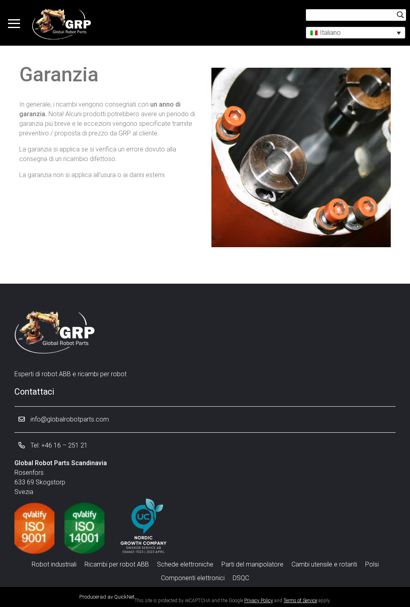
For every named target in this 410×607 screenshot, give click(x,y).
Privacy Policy (258, 600)
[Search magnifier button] (400, 14)
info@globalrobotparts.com (69, 419)
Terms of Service (300, 600)
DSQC (241, 578)
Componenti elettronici (193, 578)
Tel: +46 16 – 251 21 (58, 445)
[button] (355, 32)
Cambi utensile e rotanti (324, 564)
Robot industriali (54, 564)
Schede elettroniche (185, 564)
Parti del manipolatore (252, 564)
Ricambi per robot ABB (116, 564)
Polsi (372, 564)
